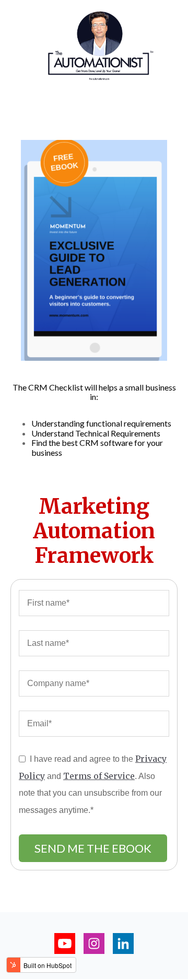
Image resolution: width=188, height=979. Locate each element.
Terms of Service (99, 776)
